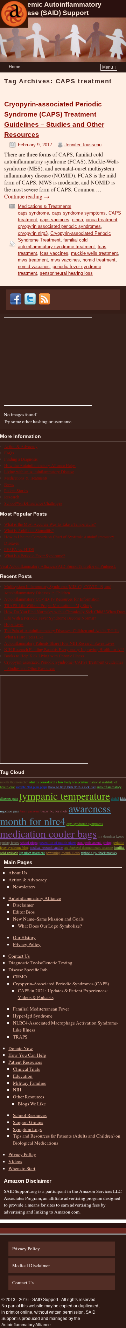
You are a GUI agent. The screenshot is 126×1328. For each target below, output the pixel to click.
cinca (77, 219)
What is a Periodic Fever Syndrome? (34, 555)
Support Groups (28, 1122)
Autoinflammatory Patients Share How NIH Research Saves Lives (59, 643)
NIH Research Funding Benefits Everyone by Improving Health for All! (64, 649)
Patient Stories (16, 490)
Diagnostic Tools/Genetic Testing (40, 962)
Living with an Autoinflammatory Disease (39, 471)
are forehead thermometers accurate (88, 847)
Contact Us (19, 956)
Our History (24, 937)
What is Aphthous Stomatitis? (29, 530)
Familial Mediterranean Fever (41, 1009)
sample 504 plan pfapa (31, 786)
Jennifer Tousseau (83, 144)
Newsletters (24, 886)
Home (14, 66)
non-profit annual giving (94, 842)
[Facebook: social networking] (16, 303)
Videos (15, 1161)
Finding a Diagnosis (21, 459)
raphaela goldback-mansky (99, 852)
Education (23, 1076)
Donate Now (20, 1048)
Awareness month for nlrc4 (55, 814)
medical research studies (46, 847)
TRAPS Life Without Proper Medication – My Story (48, 605)
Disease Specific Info (28, 969)
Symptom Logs (27, 1129)
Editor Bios (24, 912)
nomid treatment (99, 260)
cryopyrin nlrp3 (33, 233)
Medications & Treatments (44, 206)
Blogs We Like (32, 1103)
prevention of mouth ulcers (57, 842)
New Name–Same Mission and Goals (48, 919)
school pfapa (28, 842)
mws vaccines (65, 260)
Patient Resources (25, 1062)
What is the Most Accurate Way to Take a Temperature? (50, 524)
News (9, 484)
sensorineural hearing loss (66, 273)
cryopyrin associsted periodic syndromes (59, 226)
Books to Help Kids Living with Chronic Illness (44, 655)
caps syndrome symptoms (79, 213)
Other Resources (28, 1096)
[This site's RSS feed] (45, 303)
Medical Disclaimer (31, 1265)
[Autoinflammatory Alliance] (14, 14)
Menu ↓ (109, 67)
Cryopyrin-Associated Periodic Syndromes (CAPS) (61, 983)
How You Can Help (27, 1055)
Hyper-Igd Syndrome (32, 1016)
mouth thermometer (14, 782)
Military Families (29, 1083)
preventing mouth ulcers (63, 852)
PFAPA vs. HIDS (19, 549)
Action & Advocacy (20, 446)
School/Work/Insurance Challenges (33, 503)
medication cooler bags (48, 833)
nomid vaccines (34, 266)
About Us (17, 872)
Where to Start (21, 1168)
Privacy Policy (27, 944)
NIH (17, 1089)
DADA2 (115, 798)
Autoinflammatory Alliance (34, 898)
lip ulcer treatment (32, 852)
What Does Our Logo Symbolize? (50, 926)
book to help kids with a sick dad (72, 786)
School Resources (30, 1115)
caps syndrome (33, 213)
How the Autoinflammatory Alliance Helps (40, 465)
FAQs (9, 452)
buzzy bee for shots (54, 811)
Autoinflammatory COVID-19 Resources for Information (51, 599)
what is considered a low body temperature (59, 782)
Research (11, 496)
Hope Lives (13, 624)
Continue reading (26, 196)
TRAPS (20, 1037)
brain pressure (30, 811)
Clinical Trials (26, 1069)
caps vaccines (54, 219)
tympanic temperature (64, 796)
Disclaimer (23, 905)
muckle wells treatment (94, 253)
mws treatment (33, 260)
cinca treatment (101, 219)
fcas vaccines (54, 253)
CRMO (20, 976)
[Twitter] (31, 303)
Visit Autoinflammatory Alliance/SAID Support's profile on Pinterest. (58, 566)
